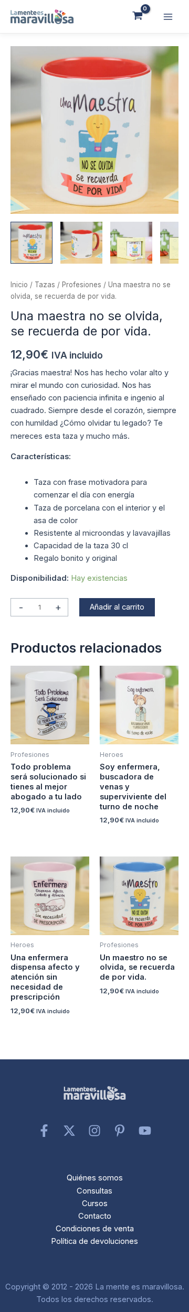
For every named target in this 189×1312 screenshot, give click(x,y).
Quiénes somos (95, 1178)
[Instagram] (94, 1130)
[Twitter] (69, 1130)
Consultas (94, 1191)
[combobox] (94, 465)
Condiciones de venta (95, 1228)
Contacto (94, 1216)
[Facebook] (44, 1130)
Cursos (95, 1203)
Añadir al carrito (117, 607)
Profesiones (81, 284)
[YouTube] (145, 1130)
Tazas (45, 284)
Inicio (19, 284)
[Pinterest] (119, 1130)
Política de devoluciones (94, 1241)
